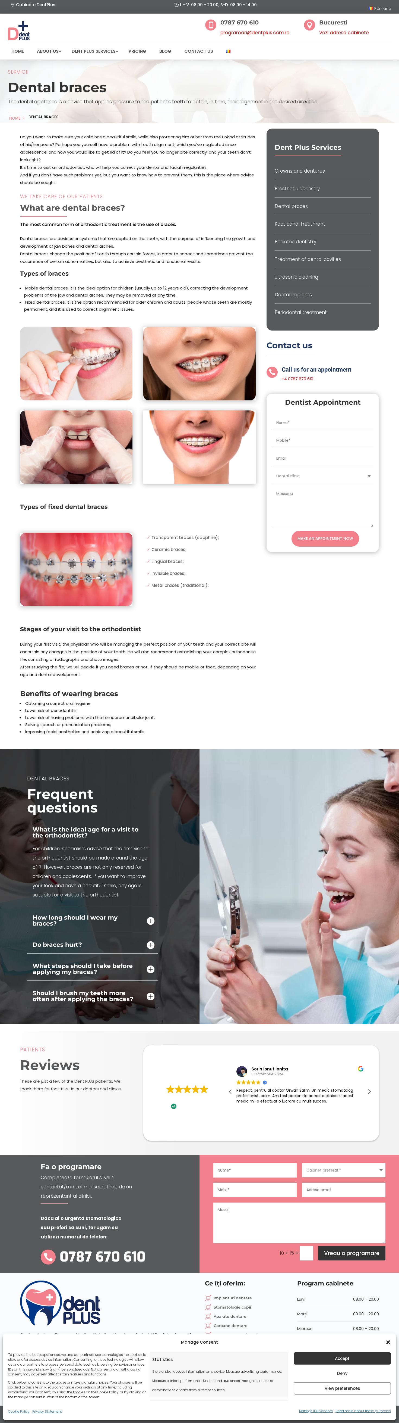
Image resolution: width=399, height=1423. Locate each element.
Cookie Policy (19, 1411)
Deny (342, 1373)
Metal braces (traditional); (180, 585)
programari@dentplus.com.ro (254, 32)
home (14, 118)
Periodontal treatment (301, 312)
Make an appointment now (325, 538)
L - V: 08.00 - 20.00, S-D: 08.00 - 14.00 (218, 5)
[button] (388, 1342)
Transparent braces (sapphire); (185, 537)
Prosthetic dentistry (297, 188)
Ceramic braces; (168, 549)
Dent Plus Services (94, 51)
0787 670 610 (102, 1257)
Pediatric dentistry (295, 241)
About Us (48, 51)
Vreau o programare (351, 1253)
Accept (342, 1358)
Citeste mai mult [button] (318, 1114)
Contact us (198, 51)
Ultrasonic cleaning (296, 277)
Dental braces (43, 117)
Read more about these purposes (363, 1411)
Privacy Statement (47, 1411)
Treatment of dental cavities (308, 259)
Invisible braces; (168, 573)
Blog (165, 51)
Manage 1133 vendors (316, 1411)
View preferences (342, 1388)
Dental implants (293, 294)
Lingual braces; (167, 561)
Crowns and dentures (300, 171)
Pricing (137, 51)
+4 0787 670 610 (297, 379)
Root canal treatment (300, 224)
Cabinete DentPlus (35, 5)
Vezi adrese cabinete (344, 32)
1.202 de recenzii (197, 1097)
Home (17, 51)
